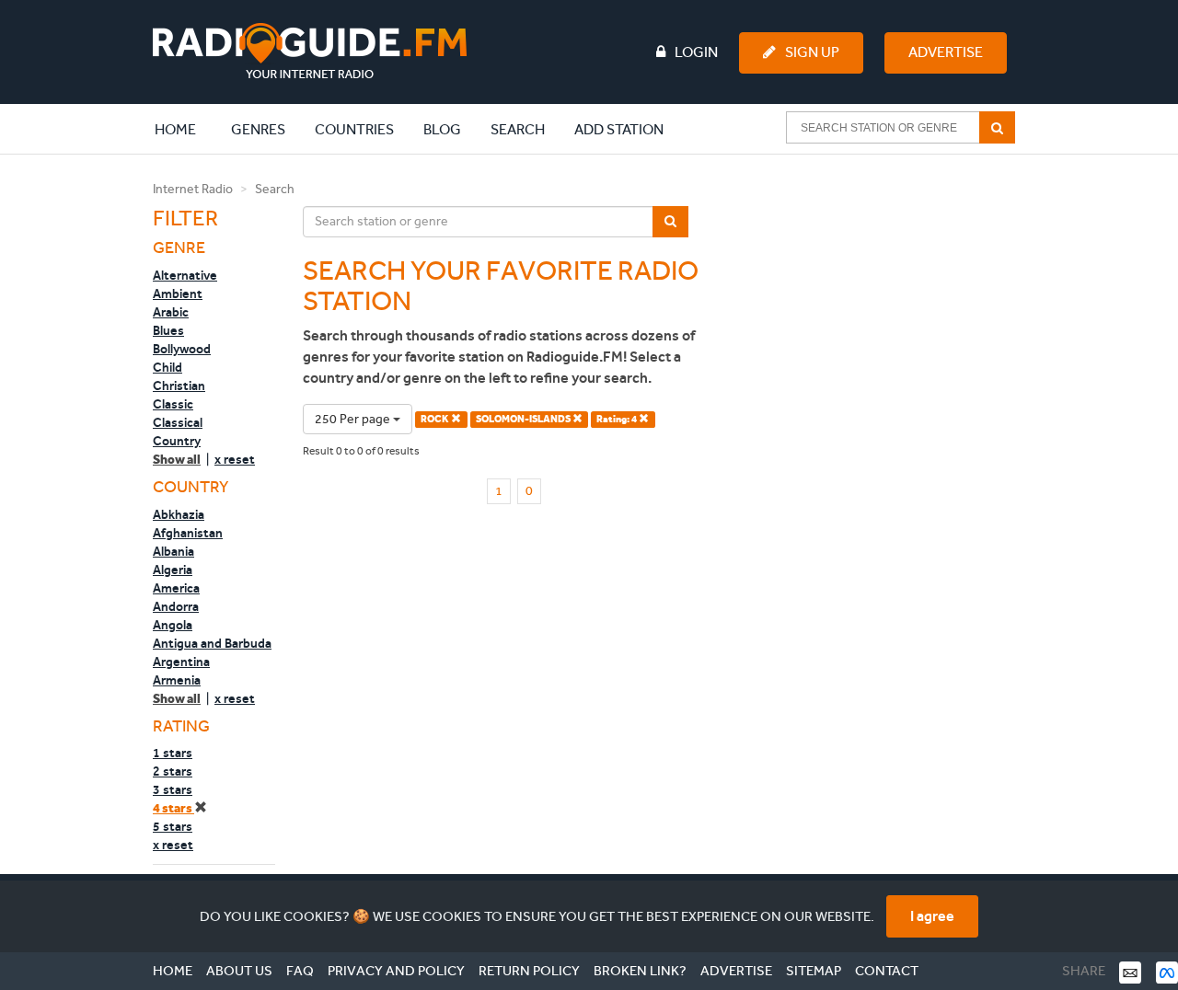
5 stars (172, 826)
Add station (619, 129)
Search (518, 129)
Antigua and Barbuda (212, 643)
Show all (177, 459)
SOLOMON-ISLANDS (524, 419)
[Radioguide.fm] (310, 51)
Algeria (172, 569)
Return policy (529, 970)
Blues (168, 330)
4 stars (173, 808)
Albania (173, 551)
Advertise (945, 52)
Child (167, 367)
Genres (258, 129)
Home (185, 129)
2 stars (172, 771)
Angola (172, 624)
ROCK (436, 419)
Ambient (177, 293)
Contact (886, 970)
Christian (179, 385)
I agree (932, 916)
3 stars (172, 789)
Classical (177, 422)
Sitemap (813, 970)
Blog (442, 129)
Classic (173, 404)
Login (696, 52)
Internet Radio (193, 189)
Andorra (176, 606)
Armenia (177, 680)
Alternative (185, 275)
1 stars (172, 752)
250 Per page (354, 419)
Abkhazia (178, 514)
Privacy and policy (396, 970)
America (176, 588)
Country (177, 440)
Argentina (181, 661)
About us (239, 970)
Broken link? (640, 970)
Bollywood (182, 348)
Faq (300, 970)
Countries (354, 129)
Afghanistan (188, 532)
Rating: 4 (617, 419)
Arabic (171, 312)
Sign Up (812, 52)
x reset (234, 459)
